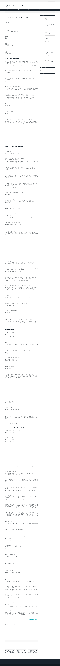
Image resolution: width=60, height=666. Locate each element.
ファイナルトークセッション (49, 19)
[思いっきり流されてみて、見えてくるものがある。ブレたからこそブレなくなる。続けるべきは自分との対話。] (21, 646)
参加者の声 (34, 9)
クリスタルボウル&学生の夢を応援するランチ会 (50, 25)
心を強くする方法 (47, 33)
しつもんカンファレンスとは (10, 9)
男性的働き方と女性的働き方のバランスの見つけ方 (50, 53)
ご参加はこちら (40, 9)
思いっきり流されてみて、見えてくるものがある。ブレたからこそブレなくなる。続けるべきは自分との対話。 (21, 652)
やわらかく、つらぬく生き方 (49, 61)
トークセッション (36, 19)
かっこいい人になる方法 (48, 47)
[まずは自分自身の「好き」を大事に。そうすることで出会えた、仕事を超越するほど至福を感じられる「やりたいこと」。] (33, 646)
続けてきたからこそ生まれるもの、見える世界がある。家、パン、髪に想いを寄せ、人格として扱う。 (10, 652)
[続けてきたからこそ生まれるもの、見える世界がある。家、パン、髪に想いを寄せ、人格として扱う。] (10, 646)
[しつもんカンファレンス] (15, 5)
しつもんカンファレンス (13, 664)
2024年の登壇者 (27, 9)
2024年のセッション (20, 9)
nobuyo (7, 19)
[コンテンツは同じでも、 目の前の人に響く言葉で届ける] (21, 15)
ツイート (41, 70)
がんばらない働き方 (47, 38)
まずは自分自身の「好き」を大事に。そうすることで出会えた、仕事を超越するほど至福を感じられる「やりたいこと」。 (32, 652)
